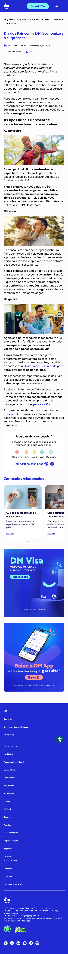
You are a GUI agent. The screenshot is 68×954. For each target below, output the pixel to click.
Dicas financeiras (18, 19)
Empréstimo (9, 785)
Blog (6, 19)
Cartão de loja (9, 777)
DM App (7, 801)
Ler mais (10, 533)
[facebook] (6, 943)
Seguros (7, 817)
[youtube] (25, 943)
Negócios (8, 848)
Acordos (7, 824)
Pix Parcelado (9, 793)
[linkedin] (18, 943)
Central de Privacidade (13, 884)
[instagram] (12, 943)
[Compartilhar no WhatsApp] (46, 464)
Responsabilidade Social (14, 762)
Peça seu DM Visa (38, 6)
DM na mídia (9, 734)
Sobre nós (8, 719)
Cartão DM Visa (10, 769)
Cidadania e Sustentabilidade (16, 727)
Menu (55, 6)
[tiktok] (31, 943)
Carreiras (7, 856)
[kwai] (37, 943)
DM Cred (7, 809)
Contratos (8, 876)
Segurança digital (11, 840)
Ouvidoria (8, 868)
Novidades (8, 754)
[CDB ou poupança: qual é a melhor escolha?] (23, 497)
